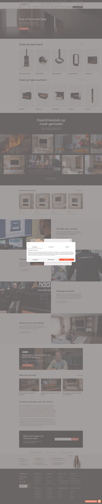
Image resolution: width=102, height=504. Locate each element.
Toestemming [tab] (34, 246)
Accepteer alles (66, 259)
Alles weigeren (35, 259)
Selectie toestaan (51, 259)
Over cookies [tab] (51, 246)
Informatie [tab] (67, 246)
